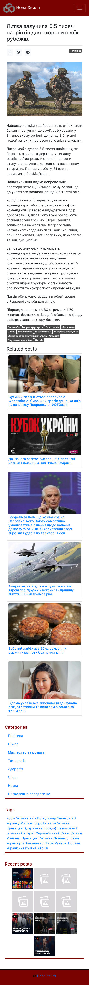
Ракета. (61, 843)
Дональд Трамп (66, 838)
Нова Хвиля (27, 7)
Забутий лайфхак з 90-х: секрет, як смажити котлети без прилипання (37, 650)
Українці (13, 823)
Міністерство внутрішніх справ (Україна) (33, 335)
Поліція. (74, 843)
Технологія (17, 761)
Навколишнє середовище (29, 794)
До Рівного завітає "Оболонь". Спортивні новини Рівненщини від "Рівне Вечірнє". (41, 461)
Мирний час (25, 331)
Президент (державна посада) (31, 828)
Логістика (68, 327)
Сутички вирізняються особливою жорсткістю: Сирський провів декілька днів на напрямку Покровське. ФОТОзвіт (44, 401)
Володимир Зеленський (56, 818)
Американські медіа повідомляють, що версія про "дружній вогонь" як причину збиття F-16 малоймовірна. (41, 590)
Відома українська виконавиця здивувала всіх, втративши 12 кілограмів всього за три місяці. (42, 707)
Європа (77, 833)
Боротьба (14, 327)
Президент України (37, 838)
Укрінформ (15, 843)
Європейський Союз (53, 833)
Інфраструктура (32, 327)
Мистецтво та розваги (26, 752)
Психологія (52, 327)
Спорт (13, 777)
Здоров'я (15, 769)
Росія (10, 818)
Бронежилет (43, 331)
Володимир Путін (39, 843)
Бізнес (13, 744)
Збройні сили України (52, 823)
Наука (13, 785)
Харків (42, 848)
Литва (11, 331)
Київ (32, 818)
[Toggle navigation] (80, 8)
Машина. (13, 838)
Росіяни (27, 823)
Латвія (39, 340)
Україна (22, 818)
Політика (75, 50)
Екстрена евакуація (66, 331)
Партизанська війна (20, 340)
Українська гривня (21, 848)
